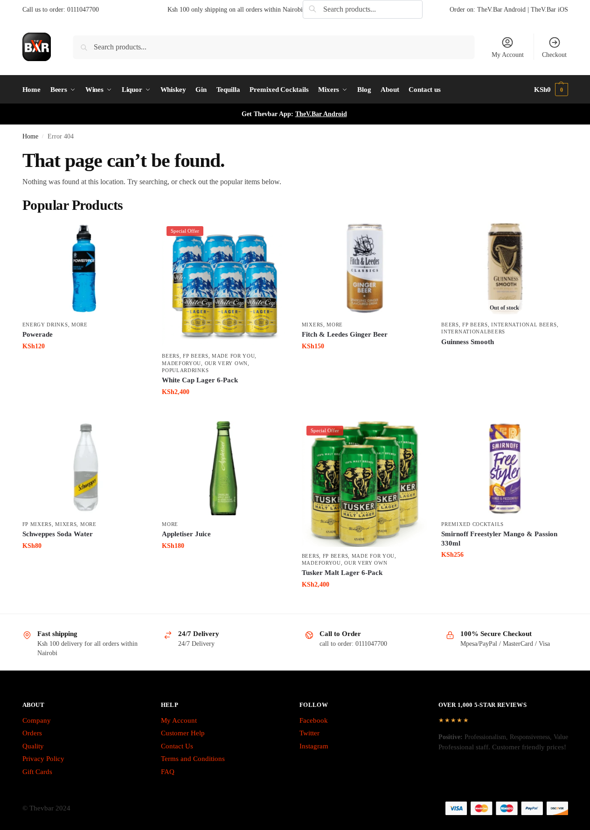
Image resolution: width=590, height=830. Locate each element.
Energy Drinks (45, 324)
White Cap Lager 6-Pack (200, 380)
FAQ (167, 771)
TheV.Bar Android (321, 114)
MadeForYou (181, 363)
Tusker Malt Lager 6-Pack (342, 572)
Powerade (37, 334)
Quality (33, 746)
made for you (233, 356)
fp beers (195, 356)
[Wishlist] (134, 235)
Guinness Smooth (467, 342)
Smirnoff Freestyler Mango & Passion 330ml (499, 538)
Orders (32, 733)
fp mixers (37, 524)
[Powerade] (85, 268)
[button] (551, 90)
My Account (508, 54)
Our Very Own (226, 363)
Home (30, 136)
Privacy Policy (43, 758)
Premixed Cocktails (472, 524)
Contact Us (177, 746)
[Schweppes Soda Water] (85, 468)
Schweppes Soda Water (57, 534)
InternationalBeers (473, 331)
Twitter (309, 733)
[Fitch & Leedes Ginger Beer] (365, 268)
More (79, 324)
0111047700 (83, 9)
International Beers (523, 324)
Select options (504, 357)
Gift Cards (37, 771)
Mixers (312, 324)
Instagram (313, 746)
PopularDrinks (185, 370)
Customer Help (183, 733)
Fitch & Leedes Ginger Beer (345, 334)
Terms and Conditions (193, 758)
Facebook (313, 720)
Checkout (554, 54)
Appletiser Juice (186, 534)
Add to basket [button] (85, 365)
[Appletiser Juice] (225, 468)
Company (36, 720)
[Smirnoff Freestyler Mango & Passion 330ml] (504, 468)
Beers (171, 356)
